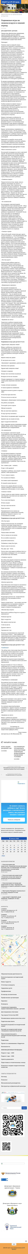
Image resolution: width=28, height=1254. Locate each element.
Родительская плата (7, 1021)
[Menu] (26, 2)
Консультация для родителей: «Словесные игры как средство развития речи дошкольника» (11, 876)
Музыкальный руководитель (10, 1083)
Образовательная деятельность (11, 974)
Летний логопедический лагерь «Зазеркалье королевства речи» (11, 1030)
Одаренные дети (6, 988)
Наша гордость (6, 982)
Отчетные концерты (8, 985)
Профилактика (6, 991)
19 (10, 849)
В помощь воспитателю (9, 994)
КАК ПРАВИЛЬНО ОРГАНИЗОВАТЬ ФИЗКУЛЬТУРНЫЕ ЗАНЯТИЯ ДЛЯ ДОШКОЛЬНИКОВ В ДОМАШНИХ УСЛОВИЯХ (19, 751)
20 (14, 849)
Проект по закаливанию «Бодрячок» (12, 1043)
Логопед (4, 1076)
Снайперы (5, 647)
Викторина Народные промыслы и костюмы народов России (13, 891)
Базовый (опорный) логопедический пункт (13, 1025)
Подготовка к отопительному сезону (13, 1062)
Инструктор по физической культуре (11, 15)
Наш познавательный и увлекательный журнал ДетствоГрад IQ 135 (13, 1035)
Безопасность (5, 1046)
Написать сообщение (14, 819)
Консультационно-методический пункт (12, 977)
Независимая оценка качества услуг (13, 1018)
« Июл (3, 856)
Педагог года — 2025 (7, 1053)
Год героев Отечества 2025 (9, 1015)
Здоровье (4, 1001)
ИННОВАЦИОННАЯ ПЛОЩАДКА (11, 1050)
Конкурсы (4, 1004)
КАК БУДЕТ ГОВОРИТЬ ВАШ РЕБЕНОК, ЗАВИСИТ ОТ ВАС (11, 897)
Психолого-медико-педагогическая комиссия (13, 1066)
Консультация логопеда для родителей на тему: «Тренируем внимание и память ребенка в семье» (13, 884)
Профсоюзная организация (10, 997)
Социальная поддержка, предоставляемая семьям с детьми (13, 1008)
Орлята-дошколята (7, 1059)
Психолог (4, 1080)
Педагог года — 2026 (7, 1056)
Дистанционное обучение (9, 1012)
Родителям (4, 1040)
